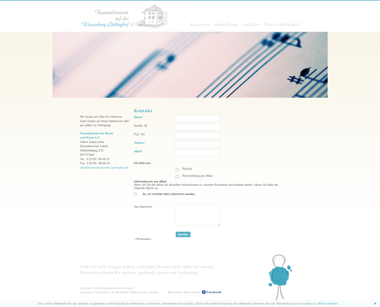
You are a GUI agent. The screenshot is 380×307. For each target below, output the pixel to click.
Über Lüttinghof (282, 24)
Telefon (141, 142)
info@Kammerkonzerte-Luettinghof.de (104, 167)
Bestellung (226, 24)
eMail (141, 151)
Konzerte (200, 24)
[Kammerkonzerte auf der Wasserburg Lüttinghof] (124, 16)
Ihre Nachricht (143, 206)
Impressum (86, 292)
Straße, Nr (140, 125)
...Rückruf (186, 168)
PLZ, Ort (139, 134)
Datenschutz (102, 292)
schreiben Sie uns (154, 267)
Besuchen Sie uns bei (194, 292)
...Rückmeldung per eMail (196, 175)
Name (141, 117)
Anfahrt (251, 24)
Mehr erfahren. (328, 303)
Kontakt (154, 292)
